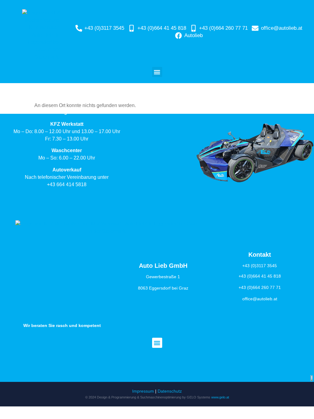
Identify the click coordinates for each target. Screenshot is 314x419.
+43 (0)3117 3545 (259, 265)
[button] (157, 72)
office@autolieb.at (259, 298)
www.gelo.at (220, 397)
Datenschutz (170, 391)
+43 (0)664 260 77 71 (260, 287)
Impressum (143, 391)
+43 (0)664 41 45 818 (260, 276)
